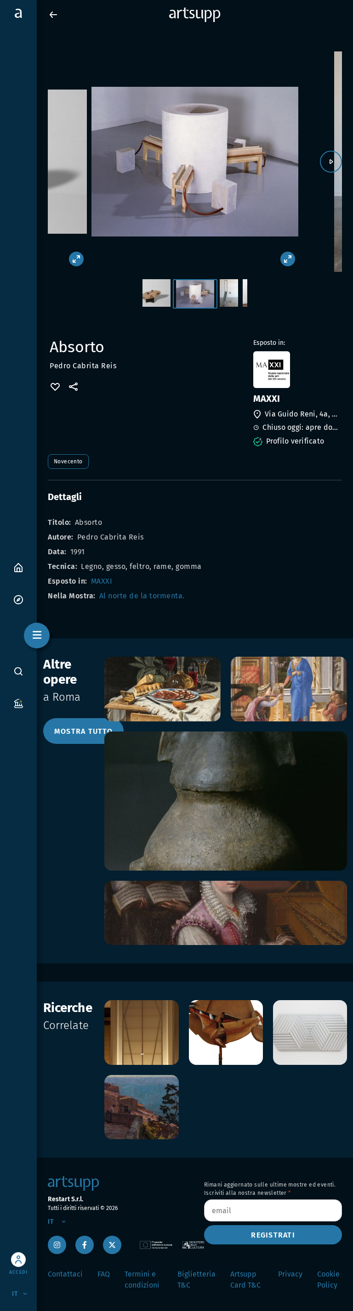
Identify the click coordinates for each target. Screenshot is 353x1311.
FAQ (103, 1274)
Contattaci (65, 1274)
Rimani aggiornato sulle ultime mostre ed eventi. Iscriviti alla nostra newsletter (270, 1189)
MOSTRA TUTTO (83, 731)
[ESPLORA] (18, 599)
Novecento (68, 461)
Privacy (290, 1274)
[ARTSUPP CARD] (18, 702)
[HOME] (18, 567)
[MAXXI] (296, 369)
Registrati (273, 1235)
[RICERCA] (18, 671)
